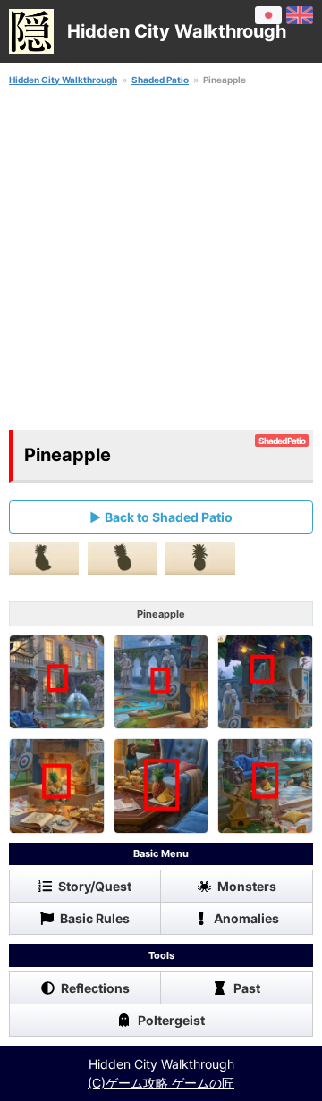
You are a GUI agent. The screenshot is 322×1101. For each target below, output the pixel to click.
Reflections (95, 988)
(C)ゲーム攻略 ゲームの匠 (161, 1082)
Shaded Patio (160, 79)
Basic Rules (95, 918)
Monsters (246, 886)
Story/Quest (94, 886)
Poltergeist (171, 1020)
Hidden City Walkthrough (63, 79)
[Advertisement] (161, 258)
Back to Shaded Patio (169, 517)
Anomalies (246, 918)
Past (246, 988)
